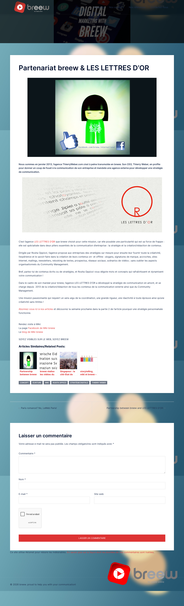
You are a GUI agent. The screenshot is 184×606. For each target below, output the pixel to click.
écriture (37, 383)
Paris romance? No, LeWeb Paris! (39, 408)
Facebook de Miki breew (41, 328)
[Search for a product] (173, 7)
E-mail (23, 494)
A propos (99, 7)
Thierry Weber (99, 383)
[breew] (31, 6)
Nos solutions (116, 7)
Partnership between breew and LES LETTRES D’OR (135, 408)
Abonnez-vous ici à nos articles (36, 309)
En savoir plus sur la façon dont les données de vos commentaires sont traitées (110, 552)
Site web (99, 494)
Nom (22, 479)
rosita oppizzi (59, 383)
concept (24, 383)
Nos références (137, 7)
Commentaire (27, 453)
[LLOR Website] (92, 204)
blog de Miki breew (32, 331)
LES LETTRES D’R (44, 241)
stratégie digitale (79, 383)
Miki (47, 383)
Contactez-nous (159, 7)
